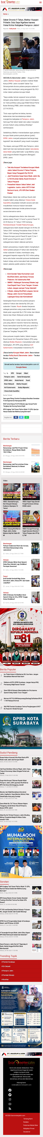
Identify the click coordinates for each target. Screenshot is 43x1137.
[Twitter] (21, 417)
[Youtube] (10, 1105)
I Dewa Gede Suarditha (11, 391)
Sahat (5, 250)
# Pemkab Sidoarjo (8, 975)
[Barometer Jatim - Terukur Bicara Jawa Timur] (10, 2)
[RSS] (10, 1109)
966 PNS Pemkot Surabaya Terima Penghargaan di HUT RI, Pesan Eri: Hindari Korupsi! (22, 708)
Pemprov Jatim (28, 119)
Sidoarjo (6, 560)
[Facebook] (16, 417)
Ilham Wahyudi (9, 384)
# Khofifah (5, 979)
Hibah (26, 373)
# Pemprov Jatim (7, 971)
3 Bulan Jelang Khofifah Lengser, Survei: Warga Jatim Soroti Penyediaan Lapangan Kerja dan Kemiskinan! (23, 294)
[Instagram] (10, 1100)
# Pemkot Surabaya (8, 962)
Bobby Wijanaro (16, 342)
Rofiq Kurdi (13, 355)
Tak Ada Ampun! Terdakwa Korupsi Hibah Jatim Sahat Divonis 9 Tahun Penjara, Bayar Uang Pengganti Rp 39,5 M (23, 170)
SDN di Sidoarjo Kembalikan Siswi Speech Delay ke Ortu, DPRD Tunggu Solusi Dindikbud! (15, 597)
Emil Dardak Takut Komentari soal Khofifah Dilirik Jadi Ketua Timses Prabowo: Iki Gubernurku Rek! (20, 277)
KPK (12, 373)
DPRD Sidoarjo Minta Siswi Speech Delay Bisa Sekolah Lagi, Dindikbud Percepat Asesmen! (15, 564)
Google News (21, 367)
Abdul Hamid (19, 380)
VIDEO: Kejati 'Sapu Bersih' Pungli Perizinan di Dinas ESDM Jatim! (31, 504)
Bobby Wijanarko (23, 387)
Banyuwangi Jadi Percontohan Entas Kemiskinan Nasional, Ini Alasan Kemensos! (15, 466)
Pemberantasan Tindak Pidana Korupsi (18, 225)
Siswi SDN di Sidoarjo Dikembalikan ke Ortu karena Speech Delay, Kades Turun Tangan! (20, 691)
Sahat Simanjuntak (23, 377)
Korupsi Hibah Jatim (21, 353)
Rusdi (19, 306)
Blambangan (7, 446)
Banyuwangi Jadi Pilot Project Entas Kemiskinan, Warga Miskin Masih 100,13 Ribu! (15, 450)
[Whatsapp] (26, 417)
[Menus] (40, 2)
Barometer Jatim (25, 355)
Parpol (5, 576)
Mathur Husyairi (15, 81)
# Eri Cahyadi (6, 966)
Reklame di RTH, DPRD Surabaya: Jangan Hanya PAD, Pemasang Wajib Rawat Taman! (21, 683)
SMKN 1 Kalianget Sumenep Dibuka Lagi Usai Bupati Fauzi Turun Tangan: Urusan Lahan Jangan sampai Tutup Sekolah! (22, 285)
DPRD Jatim (8, 138)
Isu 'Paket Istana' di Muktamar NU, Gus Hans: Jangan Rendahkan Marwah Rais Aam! (21, 675)
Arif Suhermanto (9, 387)
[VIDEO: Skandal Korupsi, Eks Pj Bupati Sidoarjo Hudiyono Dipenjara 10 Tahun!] (11, 491)
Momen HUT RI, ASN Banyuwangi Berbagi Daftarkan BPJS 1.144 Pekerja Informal (23, 700)
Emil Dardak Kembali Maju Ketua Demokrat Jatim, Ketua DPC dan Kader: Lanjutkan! (16, 581)
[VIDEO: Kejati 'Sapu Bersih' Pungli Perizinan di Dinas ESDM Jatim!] (31, 491)
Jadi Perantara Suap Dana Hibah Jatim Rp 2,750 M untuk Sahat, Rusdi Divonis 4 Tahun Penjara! (23, 179)
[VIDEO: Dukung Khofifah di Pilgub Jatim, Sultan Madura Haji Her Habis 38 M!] (11, 518)
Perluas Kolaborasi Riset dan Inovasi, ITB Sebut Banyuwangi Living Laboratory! (15, 548)
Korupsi (18, 373)
